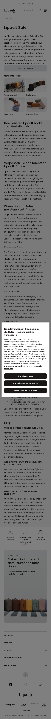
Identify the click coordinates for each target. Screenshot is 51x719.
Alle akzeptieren (25, 376)
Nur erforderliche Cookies (25, 383)
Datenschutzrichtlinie (14, 366)
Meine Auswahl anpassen (25, 390)
